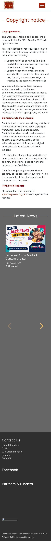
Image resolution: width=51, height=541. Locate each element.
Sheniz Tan (12, 266)
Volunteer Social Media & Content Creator (21, 257)
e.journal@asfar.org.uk (13, 194)
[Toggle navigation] (42, 5)
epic (32, 537)
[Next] (41, 326)
